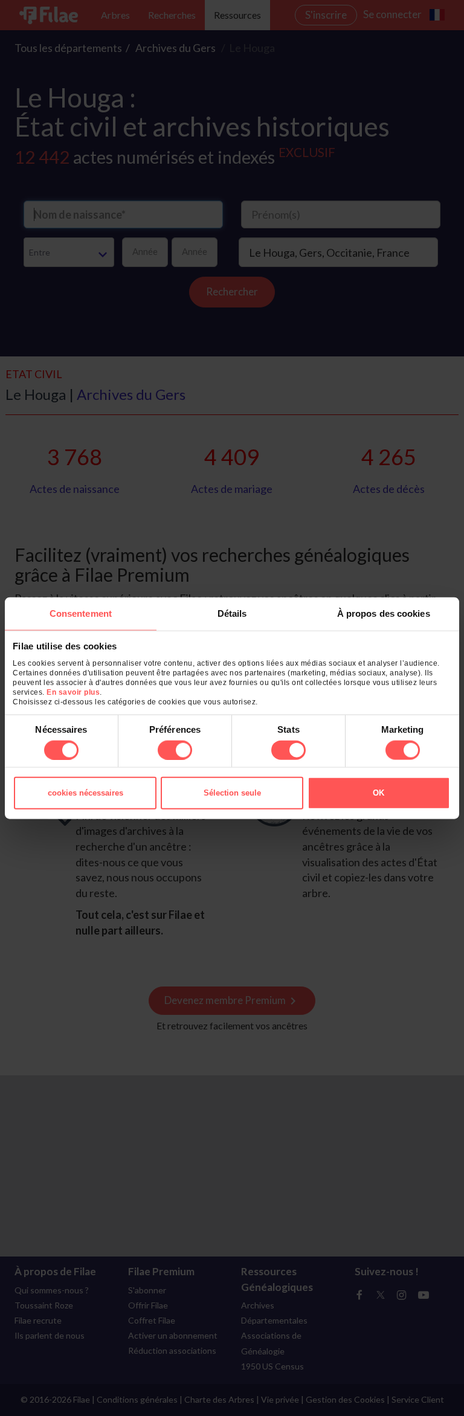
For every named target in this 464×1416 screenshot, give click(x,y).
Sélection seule (232, 792)
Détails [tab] (232, 613)
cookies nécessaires (85, 792)
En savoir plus (73, 691)
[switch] (175, 749)
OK (378, 792)
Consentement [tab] (81, 613)
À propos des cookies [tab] (383, 613)
